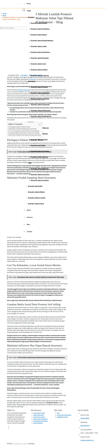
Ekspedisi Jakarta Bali (35, 186)
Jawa (29, 163)
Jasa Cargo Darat (39, 413)
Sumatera (31, 17)
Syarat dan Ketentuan (64, 415)
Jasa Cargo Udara (39, 417)
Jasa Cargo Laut (38, 415)
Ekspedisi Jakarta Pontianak (40, 99)
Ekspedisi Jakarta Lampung (40, 75)
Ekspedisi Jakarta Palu (38, 145)
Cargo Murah (23, 444)
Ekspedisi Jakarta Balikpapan (40, 93)
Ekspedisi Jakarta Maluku (36, 192)
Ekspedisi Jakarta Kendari (39, 139)
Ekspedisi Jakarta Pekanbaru (40, 29)
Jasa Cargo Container (40, 419)
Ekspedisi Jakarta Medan (39, 23)
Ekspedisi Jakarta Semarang (40, 174)
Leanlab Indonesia (23, 90)
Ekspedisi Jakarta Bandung (39, 168)
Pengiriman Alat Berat (40, 421)
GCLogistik (23, 75)
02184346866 (84, 418)
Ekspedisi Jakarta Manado (39, 134)
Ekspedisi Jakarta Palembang (40, 52)
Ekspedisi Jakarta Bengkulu (40, 58)
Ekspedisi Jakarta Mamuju (39, 157)
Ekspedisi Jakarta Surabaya (40, 180)
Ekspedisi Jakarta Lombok (36, 198)
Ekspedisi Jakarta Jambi (39, 46)
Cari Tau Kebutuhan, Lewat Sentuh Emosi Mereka (24, 131)
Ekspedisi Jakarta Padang (39, 69)
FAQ (58, 413)
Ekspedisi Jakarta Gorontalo (40, 151)
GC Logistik (15, 444)
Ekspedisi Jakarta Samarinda (40, 104)
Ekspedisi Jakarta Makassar (40, 128)
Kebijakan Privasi (62, 417)
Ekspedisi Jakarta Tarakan (39, 87)
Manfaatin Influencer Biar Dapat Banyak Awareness (25, 135)
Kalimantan (31, 81)
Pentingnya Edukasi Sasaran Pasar (19, 127)
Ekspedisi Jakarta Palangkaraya (41, 116)
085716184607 (85, 426)
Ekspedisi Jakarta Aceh (38, 64)
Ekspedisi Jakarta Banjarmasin (41, 110)
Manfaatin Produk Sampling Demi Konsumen (23, 129)
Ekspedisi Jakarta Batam (39, 35)
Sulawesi (31, 122)
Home (29, 3)
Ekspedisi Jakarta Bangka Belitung (42, 40)
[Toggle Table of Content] (39, 124)
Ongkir (29, 11)
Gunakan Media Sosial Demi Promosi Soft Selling (24, 133)
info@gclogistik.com (87, 440)
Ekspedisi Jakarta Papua (36, 203)
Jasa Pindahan (38, 423)
